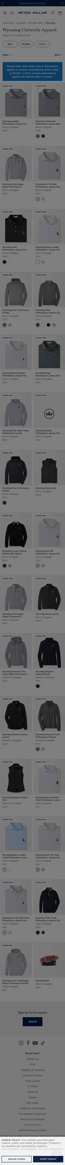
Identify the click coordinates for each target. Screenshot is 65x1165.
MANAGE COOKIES (16, 1159)
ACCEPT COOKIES (48, 1159)
